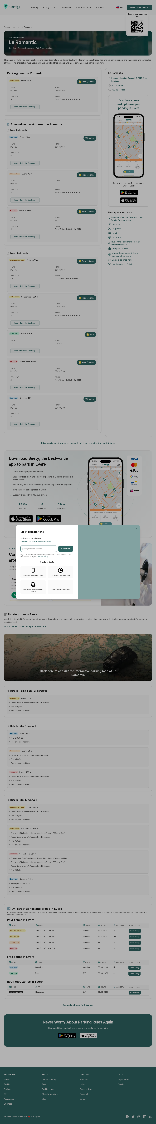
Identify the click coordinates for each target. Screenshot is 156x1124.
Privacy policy (43, 556)
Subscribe (65, 549)
